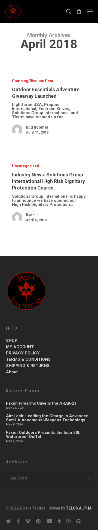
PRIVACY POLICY (23, 353)
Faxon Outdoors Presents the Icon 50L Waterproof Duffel (43, 435)
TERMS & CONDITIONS (28, 359)
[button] (90, 11)
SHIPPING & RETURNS (28, 366)
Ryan (30, 215)
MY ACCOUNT (20, 347)
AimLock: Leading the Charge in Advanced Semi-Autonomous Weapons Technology (47, 418)
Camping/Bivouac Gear (33, 81)
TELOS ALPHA (78, 508)
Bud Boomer (37, 127)
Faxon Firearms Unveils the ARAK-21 (41, 403)
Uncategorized (25, 166)
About (12, 372)
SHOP (11, 341)
